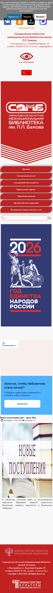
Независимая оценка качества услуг (26, 210)
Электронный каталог (26, 176)
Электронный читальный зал (26, 183)
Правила (26, 169)
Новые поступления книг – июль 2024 (18, 418)
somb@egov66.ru (45, 46)
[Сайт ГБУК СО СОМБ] (26, 122)
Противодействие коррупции (26, 203)
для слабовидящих (26, 62)
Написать (22, 404)
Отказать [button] (27, 17)
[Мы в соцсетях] (7, 21)
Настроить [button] (40, 17)
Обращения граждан (26, 196)
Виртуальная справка (26, 189)
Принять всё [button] (14, 17)
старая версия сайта (26, 28)
